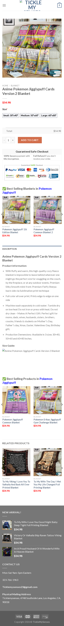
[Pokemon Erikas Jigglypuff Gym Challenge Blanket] (48, 400)
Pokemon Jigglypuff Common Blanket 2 (44, 231)
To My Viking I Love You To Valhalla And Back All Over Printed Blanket (16, 484)
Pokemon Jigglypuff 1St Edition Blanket (14, 231)
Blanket (15, 85)
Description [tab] (9, 249)
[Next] (61, 221)
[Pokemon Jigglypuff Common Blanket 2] (48, 210)
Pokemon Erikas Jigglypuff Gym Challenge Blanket (47, 421)
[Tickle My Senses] (32, 5)
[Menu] (4, 5)
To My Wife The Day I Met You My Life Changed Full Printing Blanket (47, 484)
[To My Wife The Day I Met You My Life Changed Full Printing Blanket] (48, 462)
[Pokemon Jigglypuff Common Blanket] (16, 400)
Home (5, 85)
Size (4, 109)
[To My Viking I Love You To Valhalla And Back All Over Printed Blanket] (16, 462)
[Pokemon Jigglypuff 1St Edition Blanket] (16, 210)
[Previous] (2, 221)
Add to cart (30, 139)
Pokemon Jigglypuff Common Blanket (12, 421)
